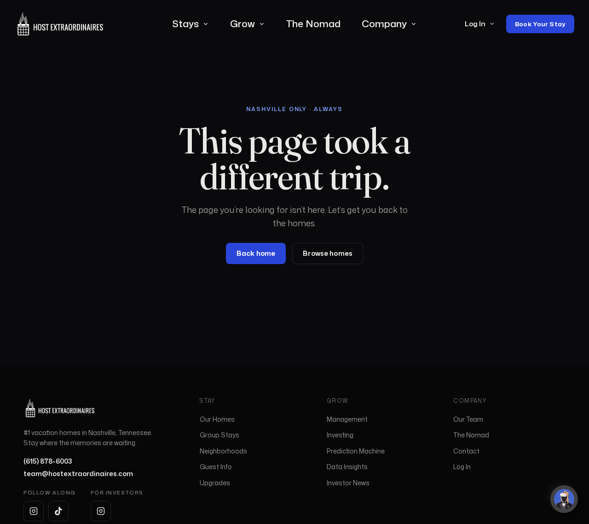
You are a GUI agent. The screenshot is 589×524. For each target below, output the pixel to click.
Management (347, 419)
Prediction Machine (356, 451)
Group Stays (219, 434)
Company (384, 23)
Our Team (468, 419)
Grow (242, 23)
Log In (475, 24)
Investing (340, 434)
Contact (466, 451)
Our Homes (217, 419)
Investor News (348, 482)
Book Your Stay (540, 23)
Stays (185, 23)
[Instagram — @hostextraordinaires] (33, 511)
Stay (208, 401)
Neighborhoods (223, 451)
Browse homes (327, 253)
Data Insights (347, 466)
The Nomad (313, 23)
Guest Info (216, 466)
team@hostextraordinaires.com (78, 473)
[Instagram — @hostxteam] (101, 511)
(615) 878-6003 (47, 461)
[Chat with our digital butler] (564, 499)
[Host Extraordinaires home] (60, 23)
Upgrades (215, 482)
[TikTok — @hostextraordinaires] (58, 511)
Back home (256, 253)
